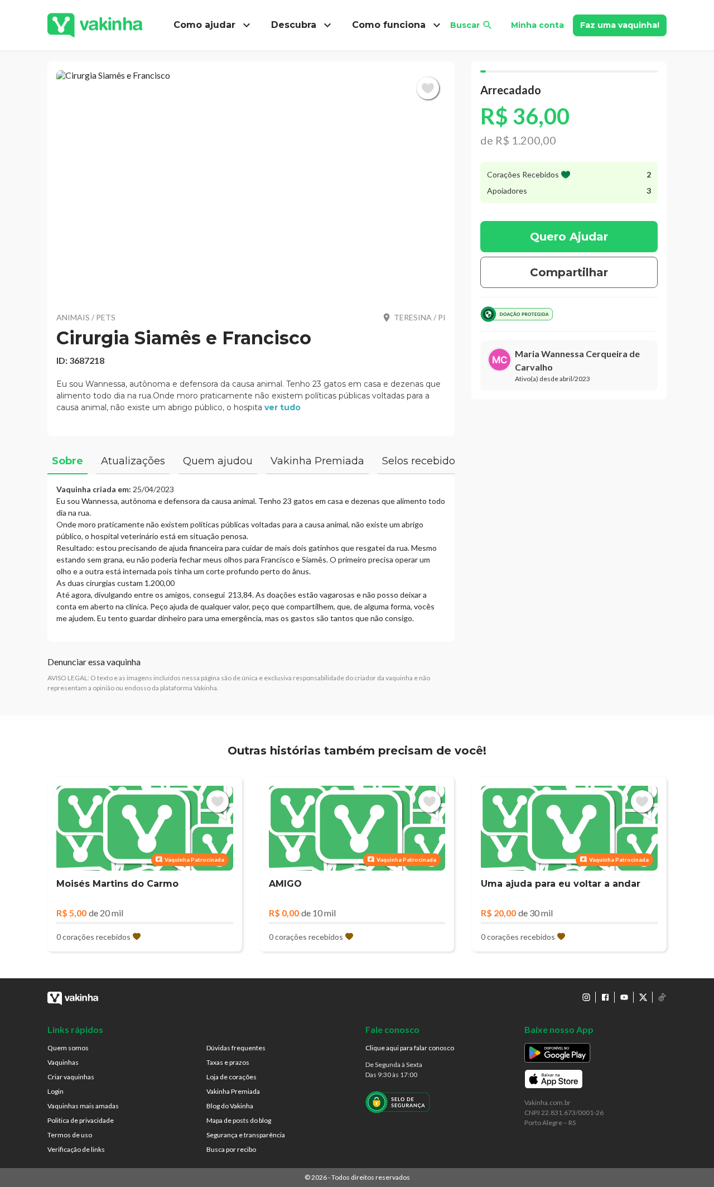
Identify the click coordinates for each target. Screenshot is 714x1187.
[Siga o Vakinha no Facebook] (605, 997)
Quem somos (68, 1048)
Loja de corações (231, 1077)
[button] (251, 184)
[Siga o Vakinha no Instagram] (586, 997)
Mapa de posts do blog (238, 1120)
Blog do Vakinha (229, 1106)
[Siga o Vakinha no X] (643, 997)
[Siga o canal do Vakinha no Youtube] (624, 997)
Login (55, 1091)
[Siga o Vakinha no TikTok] (662, 997)
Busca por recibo (231, 1149)
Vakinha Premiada (233, 1091)
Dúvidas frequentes (236, 1048)
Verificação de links (76, 1149)
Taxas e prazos (227, 1062)
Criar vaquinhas (70, 1077)
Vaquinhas (63, 1062)
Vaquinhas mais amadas (83, 1106)
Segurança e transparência (245, 1135)
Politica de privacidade (80, 1120)
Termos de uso (69, 1135)
